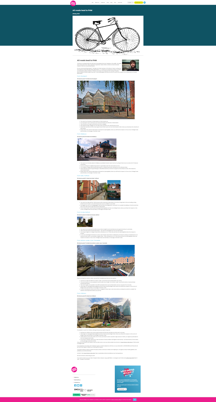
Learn (108, 2)
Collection (103, 2)
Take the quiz (121, 389)
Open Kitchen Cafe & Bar (126, 342)
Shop (115, 2)
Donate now (137, 2)
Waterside (95, 205)
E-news (129, 2)
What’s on (97, 2)
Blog (111, 2)
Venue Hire (120, 2)
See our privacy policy (116, 399)
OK (134, 399)
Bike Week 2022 (130, 358)
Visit (92, 2)
